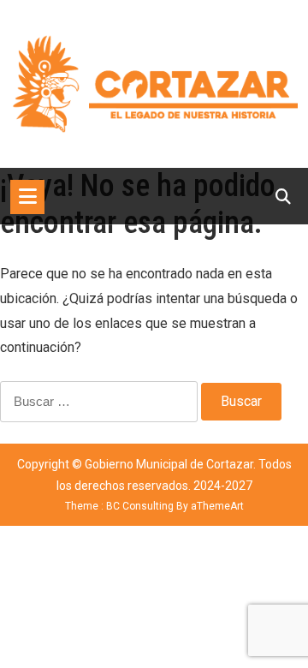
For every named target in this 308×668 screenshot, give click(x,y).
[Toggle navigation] (27, 197)
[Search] (283, 197)
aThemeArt (217, 506)
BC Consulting (140, 506)
